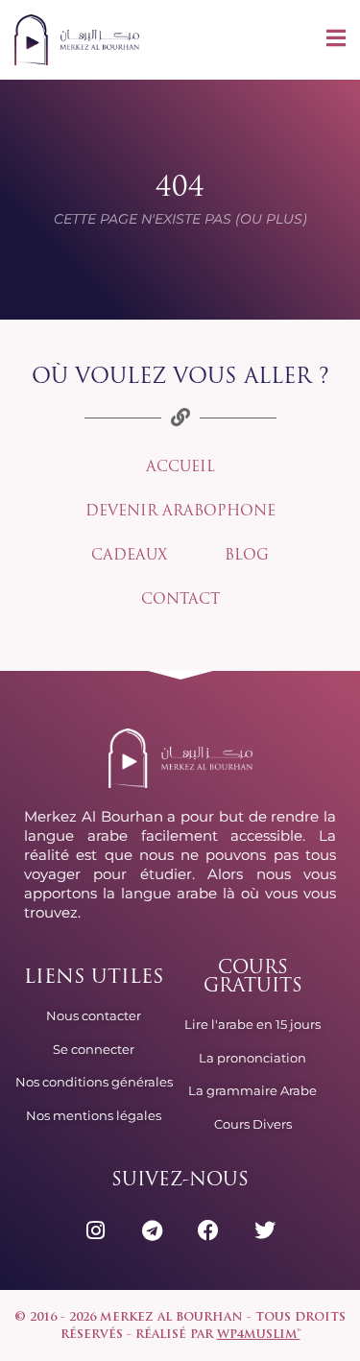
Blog (247, 556)
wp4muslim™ (258, 1335)
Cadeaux (129, 556)
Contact (180, 600)
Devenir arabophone (180, 512)
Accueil (180, 468)
